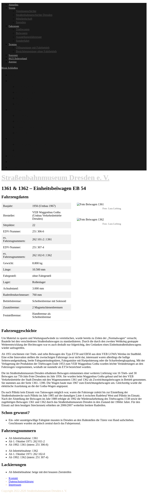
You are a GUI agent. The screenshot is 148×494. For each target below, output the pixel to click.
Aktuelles (15, 75)
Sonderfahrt (23, 132)
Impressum (15, 484)
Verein (13, 80)
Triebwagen (23, 115)
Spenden (21, 103)
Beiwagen (22, 121)
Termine (14, 138)
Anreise (13, 167)
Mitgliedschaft (25, 98)
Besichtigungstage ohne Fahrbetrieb (38, 150)
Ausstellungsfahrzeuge (30, 127)
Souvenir (14, 155)
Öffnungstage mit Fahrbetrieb (34, 144)
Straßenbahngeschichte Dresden (36, 92)
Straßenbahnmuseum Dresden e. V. (55, 178)
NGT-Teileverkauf (20, 161)
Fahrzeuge (15, 109)
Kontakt (13, 478)
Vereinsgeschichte (27, 86)
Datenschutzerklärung (21, 481)
